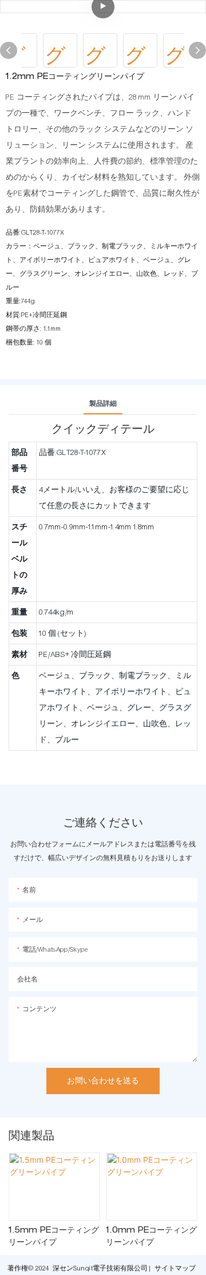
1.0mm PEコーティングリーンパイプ (151, 1237)
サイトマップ (175, 1268)
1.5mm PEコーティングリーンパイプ (54, 1237)
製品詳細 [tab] (103, 403)
